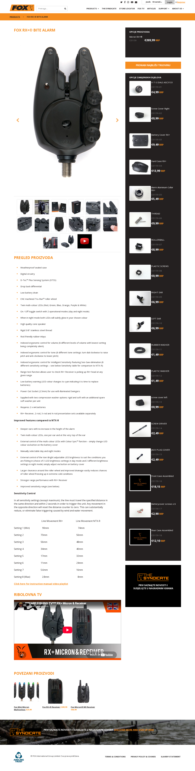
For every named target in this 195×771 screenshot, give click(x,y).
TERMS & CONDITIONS (115, 756)
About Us (177, 8)
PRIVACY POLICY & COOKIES (143, 756)
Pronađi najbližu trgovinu (153, 65)
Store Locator (127, 8)
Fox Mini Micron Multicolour (21, 708)
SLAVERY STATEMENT (171, 756)
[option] (67, 112)
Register (181, 2)
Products (92, 8)
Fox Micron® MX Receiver (83, 707)
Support (163, 8)
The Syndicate (109, 8)
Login (169, 2)
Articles (151, 8)
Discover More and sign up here (134, 729)
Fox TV (141, 8)
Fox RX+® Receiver (51, 707)
